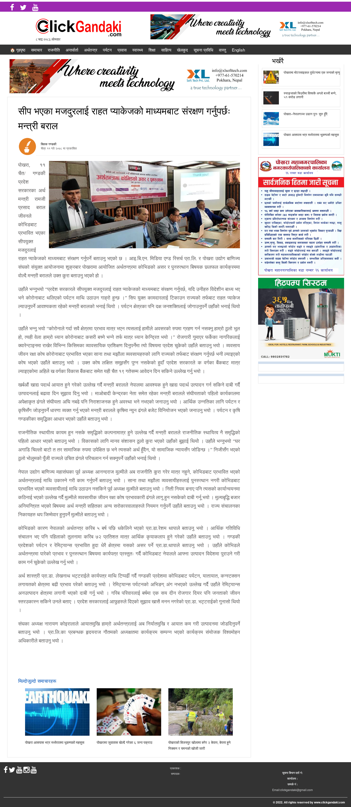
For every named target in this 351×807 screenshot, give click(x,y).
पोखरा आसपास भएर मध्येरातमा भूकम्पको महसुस (54, 742)
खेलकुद (182, 50)
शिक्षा (152, 50)
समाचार (36, 50)
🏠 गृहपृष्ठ (17, 50)
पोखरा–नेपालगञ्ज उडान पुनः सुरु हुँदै (305, 113)
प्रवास (122, 50)
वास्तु (222, 50)
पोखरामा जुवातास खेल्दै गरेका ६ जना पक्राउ (124, 742)
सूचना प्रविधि (203, 50)
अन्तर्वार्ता (72, 50)
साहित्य (166, 50)
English (238, 50)
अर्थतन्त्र (90, 50)
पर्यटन (107, 50)
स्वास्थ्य (137, 50)
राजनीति (54, 50)
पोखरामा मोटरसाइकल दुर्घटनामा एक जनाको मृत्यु (312, 72)
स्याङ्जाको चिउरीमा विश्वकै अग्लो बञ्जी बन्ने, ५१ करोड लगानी (310, 95)
